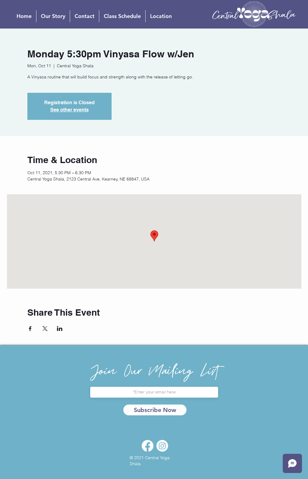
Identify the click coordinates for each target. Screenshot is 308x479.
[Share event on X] (45, 328)
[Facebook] (147, 446)
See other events (69, 110)
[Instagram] (162, 446)
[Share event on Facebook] (30, 328)
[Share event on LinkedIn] (60, 328)
